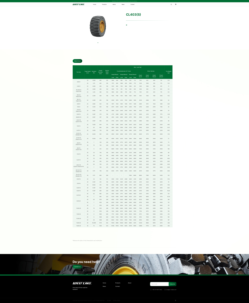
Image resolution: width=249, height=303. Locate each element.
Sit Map (109, 300)
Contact (132, 4)
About (114, 4)
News (123, 4)
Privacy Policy (116, 300)
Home (94, 4)
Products (104, 4)
